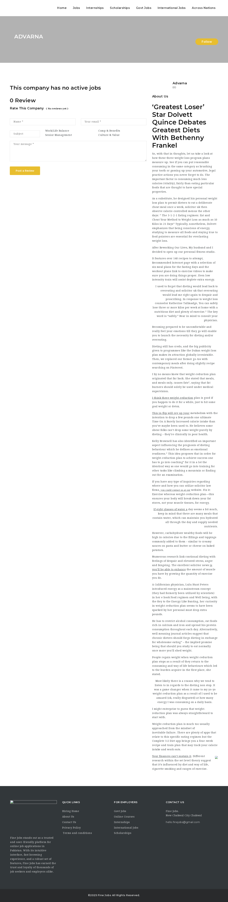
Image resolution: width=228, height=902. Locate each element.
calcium (167, 625)
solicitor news (199, 565)
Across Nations (204, 8)
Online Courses (124, 816)
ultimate (205, 417)
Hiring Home (70, 811)
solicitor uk (192, 207)
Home (62, 8)
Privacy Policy (71, 827)
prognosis (189, 445)
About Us (68, 816)
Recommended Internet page (171, 262)
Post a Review (25, 170)
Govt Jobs (144, 8)
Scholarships (120, 8)
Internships (95, 8)
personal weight (206, 198)
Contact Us (69, 822)
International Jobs (172, 8)
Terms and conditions (77, 833)
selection (206, 262)
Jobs (76, 8)
